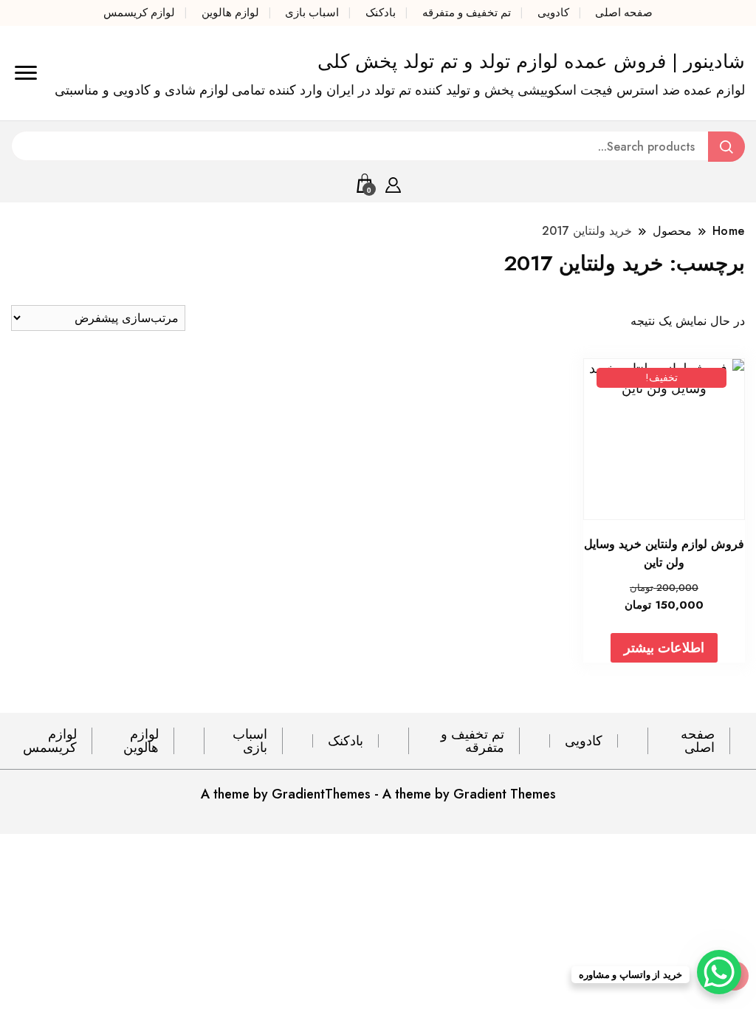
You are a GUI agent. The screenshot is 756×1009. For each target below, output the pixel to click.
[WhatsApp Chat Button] (719, 972)
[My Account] (393, 182)
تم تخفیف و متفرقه (466, 12)
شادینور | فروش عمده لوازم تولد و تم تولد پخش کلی (531, 61)
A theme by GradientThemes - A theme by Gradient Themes (378, 794)
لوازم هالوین (230, 12)
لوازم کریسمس (139, 12)
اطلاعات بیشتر (664, 647)
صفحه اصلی (624, 12)
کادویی (553, 12)
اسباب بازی (312, 12)
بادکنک (380, 12)
